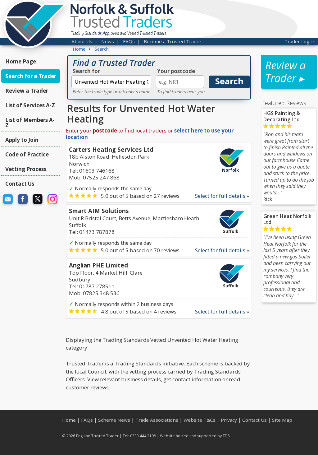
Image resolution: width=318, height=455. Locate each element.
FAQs (129, 41)
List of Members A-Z (30, 122)
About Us (81, 41)
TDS (226, 436)
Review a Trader (26, 90)
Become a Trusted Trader (173, 41)
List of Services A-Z (30, 105)
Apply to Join (22, 139)
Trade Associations (156, 420)
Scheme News (114, 420)
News (107, 41)
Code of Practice (27, 154)
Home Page (20, 61)
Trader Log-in (300, 41)
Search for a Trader (30, 76)
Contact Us (19, 183)
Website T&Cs (200, 420)
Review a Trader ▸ (285, 71)
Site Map (282, 420)
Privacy (229, 420)
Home (69, 420)
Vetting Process (25, 169)
